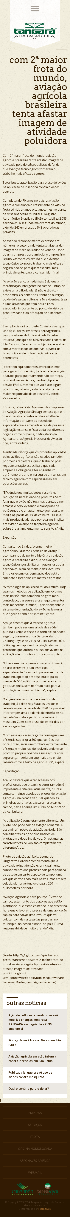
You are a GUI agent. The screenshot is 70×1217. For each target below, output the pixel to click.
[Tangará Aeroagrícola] (35, 30)
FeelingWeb (44, 1208)
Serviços (35, 1125)
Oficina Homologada (35, 1149)
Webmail (35, 1173)
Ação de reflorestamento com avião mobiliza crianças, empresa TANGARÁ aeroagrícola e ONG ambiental (34, 1022)
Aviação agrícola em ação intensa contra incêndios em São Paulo (32, 1058)
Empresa (35, 1113)
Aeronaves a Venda (35, 1161)
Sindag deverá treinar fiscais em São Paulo (34, 1042)
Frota (35, 1137)
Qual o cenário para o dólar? (28, 1089)
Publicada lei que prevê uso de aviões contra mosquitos (30, 1074)
